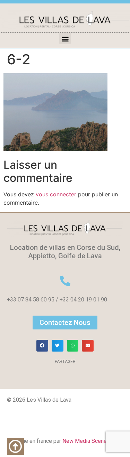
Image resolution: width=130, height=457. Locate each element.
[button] (65, 38)
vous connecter (56, 194)
